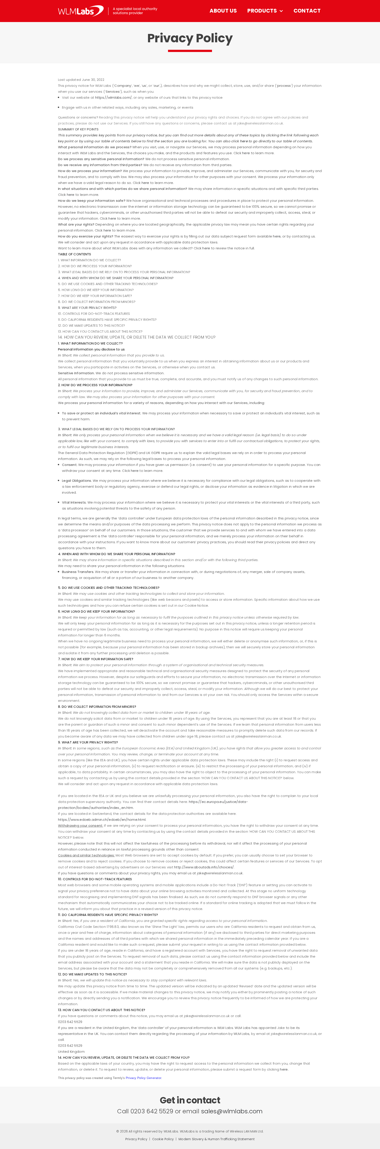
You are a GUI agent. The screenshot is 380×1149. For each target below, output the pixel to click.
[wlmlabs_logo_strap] (107, 7)
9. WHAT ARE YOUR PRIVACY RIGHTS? (87, 307)
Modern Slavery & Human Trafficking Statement (217, 1139)
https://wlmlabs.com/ (113, 97)
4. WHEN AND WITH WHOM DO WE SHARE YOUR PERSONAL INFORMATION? (116, 278)
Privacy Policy (136, 1139)
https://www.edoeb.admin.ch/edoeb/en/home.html (102, 819)
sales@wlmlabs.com (232, 1111)
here (284, 1069)
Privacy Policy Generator (143, 1078)
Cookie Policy (163, 1139)
